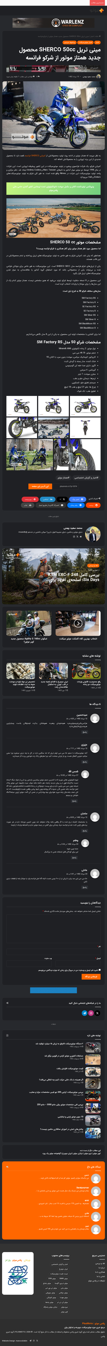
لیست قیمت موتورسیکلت (59, 1273)
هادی (87, 1213)
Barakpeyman (83, 1187)
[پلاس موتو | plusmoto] (97, 10)
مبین (87, 1226)
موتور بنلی (64, 1288)
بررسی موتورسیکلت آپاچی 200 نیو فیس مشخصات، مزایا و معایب (56, 1092)
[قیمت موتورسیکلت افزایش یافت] (93, 1071)
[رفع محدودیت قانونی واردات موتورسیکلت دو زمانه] (86, 671)
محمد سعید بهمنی (89, 76)
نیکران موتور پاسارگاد (50, 1307)
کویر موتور (97, 1153)
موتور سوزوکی (50, 1292)
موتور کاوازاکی (51, 1297)
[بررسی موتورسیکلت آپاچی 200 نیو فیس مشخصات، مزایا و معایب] (93, 1096)
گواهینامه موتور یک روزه (52, 1153)
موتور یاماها (49, 1302)
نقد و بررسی (93, 565)
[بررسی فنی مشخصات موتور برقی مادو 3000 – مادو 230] (93, 1108)
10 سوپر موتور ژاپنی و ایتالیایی (70, 1116)
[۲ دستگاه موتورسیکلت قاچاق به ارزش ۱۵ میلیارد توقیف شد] (93, 1047)
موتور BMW (64, 1278)
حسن (86, 1175)
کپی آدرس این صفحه (40, 486)
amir (87, 1200)
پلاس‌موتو (17, 1260)
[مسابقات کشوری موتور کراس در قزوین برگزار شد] (93, 1059)
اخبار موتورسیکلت (85, 42)
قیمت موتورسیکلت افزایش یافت (69, 1068)
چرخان (27, 1260)
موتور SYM (52, 1278)
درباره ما (102, 1267)
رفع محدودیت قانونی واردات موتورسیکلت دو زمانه (89, 683)
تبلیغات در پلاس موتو (96, 1280)
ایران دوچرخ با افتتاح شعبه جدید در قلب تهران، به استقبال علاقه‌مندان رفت (54, 684)
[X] (77, 536)
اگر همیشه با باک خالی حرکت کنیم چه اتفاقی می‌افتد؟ (61, 1079)
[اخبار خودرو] (53, 68)
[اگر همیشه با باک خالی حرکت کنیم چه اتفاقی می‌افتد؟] (93, 1083)
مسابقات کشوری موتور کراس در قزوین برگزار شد (63, 1055)
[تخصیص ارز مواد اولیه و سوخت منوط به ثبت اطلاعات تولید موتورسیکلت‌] (20, 671)
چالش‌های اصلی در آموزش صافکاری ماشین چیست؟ (61, 1129)
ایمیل (98, 958)
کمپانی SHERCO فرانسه (35, 155)
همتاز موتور (63, 478)
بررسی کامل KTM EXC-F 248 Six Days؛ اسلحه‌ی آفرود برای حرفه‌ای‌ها (73, 580)
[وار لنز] (53, 22)
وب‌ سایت (48, 958)
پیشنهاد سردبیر (69, 42)
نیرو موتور (87, 1153)
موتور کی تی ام (62, 1302)
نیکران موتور (77, 1153)
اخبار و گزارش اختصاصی (86, 478)
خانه (97, 36)
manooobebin (21, 1340)
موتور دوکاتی (63, 1292)
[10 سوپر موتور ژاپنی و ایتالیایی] (93, 1120)
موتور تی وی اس (51, 1288)
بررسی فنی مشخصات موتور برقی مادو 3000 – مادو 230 (60, 1104)
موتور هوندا (64, 1297)
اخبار (92, 36)
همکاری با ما (100, 1272)
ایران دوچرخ (67, 1153)
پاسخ (85, 732)
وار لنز (7, 1260)
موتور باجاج (47, 1283)
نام (99, 946)
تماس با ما (101, 1276)
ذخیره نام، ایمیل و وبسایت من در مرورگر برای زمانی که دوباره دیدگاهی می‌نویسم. (68, 970)
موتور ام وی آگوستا (61, 1283)
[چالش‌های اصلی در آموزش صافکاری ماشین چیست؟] (93, 1133)
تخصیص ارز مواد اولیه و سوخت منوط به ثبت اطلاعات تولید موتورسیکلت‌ (22, 684)
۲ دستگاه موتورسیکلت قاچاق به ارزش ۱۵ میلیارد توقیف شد (59, 1043)
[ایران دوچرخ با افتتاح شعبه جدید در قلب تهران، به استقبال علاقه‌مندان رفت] (53, 671)
